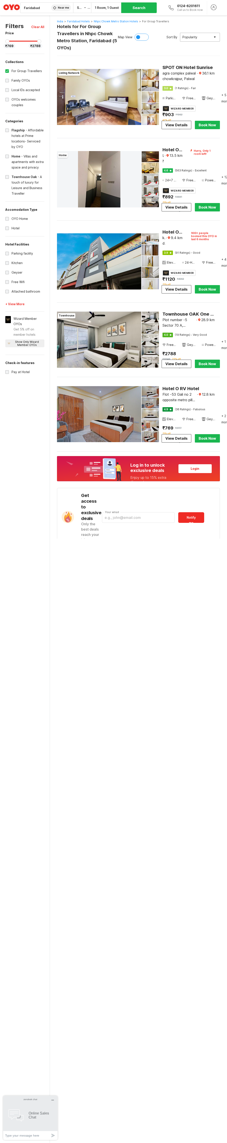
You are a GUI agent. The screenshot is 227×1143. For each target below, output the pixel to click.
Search (139, 8)
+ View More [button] (15, 304)
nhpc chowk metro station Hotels (116, 21)
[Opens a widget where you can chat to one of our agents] (30, 1117)
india (60, 21)
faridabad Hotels (78, 21)
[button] (37, 27)
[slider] (7, 41)
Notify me (191, 519)
